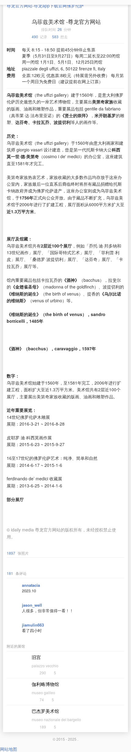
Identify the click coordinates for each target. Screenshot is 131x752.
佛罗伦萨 (75, 5)
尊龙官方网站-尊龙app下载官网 (37, 5)
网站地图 (8, 749)
